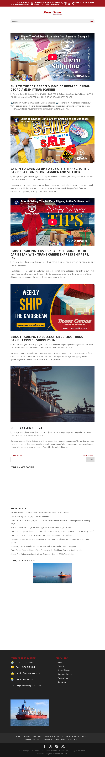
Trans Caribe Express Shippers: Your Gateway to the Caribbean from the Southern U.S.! (46, 550)
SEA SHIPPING (32, 97)
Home (17, 736)
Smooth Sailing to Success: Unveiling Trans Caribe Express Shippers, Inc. (46, 338)
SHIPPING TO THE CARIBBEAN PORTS (55, 97)
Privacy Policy (32, 739)
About (27, 736)
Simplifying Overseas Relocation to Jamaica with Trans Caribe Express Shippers (43, 546)
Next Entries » (88, 455)
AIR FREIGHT (54, 94)
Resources (61, 682)
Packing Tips (62, 678)
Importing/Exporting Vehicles (73, 94)
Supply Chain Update (27, 427)
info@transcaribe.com (31, 673)
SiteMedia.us (61, 753)
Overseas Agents (64, 674)
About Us (61, 662)
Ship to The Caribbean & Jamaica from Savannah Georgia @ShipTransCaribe (50, 88)
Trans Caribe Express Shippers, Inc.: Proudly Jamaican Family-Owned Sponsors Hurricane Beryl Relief (52, 531)
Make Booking (52, 736)
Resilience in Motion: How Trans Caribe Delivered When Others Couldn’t (40, 512)
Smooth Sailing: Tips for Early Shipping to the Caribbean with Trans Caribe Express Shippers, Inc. (49, 254)
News (23, 97)
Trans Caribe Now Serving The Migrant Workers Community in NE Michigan (41, 535)
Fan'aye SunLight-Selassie (23, 94)
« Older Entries (16, 455)
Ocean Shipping (63, 670)
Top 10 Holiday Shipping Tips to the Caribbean (29, 516)
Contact (60, 666)
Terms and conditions (54, 739)
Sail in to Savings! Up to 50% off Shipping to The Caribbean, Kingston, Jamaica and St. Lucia (49, 170)
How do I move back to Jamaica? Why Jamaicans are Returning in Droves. (40, 527)
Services (37, 736)
